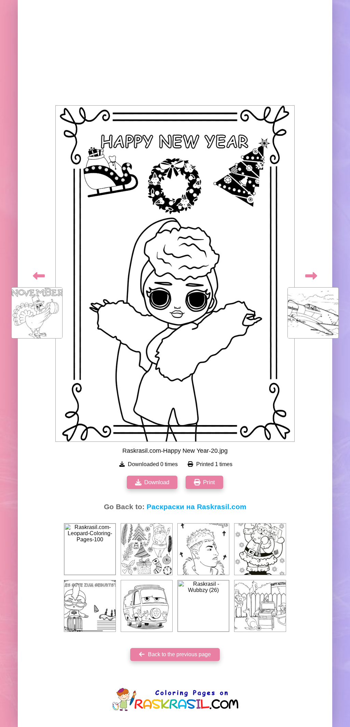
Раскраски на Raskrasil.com (196, 507)
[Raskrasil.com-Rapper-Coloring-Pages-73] (203, 549)
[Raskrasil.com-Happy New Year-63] (147, 549)
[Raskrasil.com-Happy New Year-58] (260, 549)
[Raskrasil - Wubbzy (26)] (203, 606)
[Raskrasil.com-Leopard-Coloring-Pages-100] (90, 549)
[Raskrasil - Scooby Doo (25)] (147, 606)
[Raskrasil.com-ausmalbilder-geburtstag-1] (90, 606)
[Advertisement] (175, 55)
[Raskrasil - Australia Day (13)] (260, 606)
